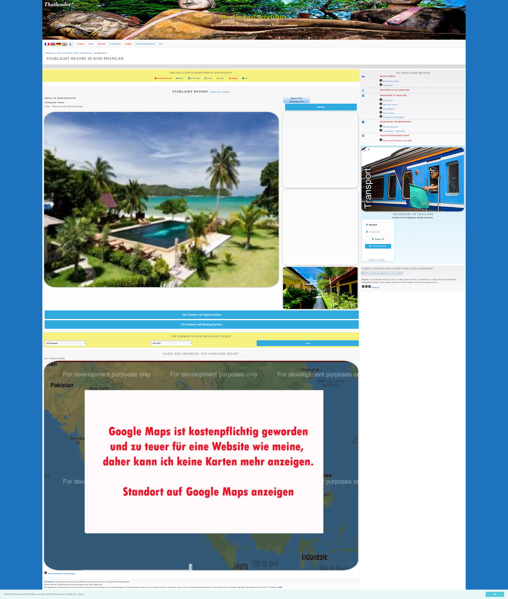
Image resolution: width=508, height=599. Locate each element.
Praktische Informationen (145, 44)
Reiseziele (101, 44)
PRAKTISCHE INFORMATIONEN (395, 122)
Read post (376, 287)
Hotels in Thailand (64, 53)
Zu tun (208, 78)
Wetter (220, 78)
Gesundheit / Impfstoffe (394, 131)
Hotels (91, 44)
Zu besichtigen (115, 44)
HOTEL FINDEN (387, 76)
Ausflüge (128, 44)
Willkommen (50, 53)
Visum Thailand (390, 127)
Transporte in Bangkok (393, 117)
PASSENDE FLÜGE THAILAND (394, 90)
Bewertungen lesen (296, 101)
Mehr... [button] (81, 594)
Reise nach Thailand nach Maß (397, 140)
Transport (80, 44)
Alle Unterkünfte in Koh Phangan (61, 574)
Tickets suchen (380, 246)
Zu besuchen (194, 78)
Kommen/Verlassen (163, 78)
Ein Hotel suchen (391, 81)
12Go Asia (378, 260)
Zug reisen (388, 100)
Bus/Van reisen (390, 104)
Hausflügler (388, 109)
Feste (161, 44)
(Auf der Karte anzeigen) (220, 92)
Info (245, 78)
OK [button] (495, 594)
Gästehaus (388, 85)
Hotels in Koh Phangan (83, 53)
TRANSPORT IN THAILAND (393, 95)
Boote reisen (389, 113)
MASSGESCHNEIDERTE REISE (394, 135)
